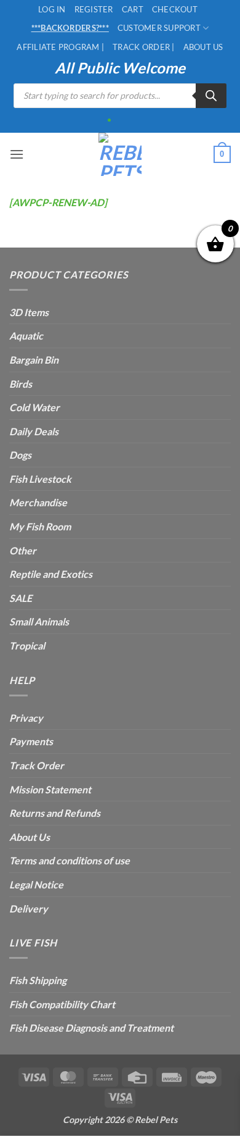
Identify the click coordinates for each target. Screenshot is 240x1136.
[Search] (211, 95)
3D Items (29, 312)
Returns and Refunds (54, 813)
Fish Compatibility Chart (62, 1004)
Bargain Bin (33, 359)
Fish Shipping (37, 980)
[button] (16, 154)
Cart (132, 9)
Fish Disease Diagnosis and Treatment (91, 1028)
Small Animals (39, 621)
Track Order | (143, 47)
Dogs (20, 455)
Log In (52, 9)
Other (22, 550)
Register (93, 9)
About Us (203, 47)
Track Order (36, 765)
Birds (20, 384)
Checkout (175, 9)
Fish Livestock (40, 479)
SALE (20, 598)
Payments (31, 741)
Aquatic (26, 335)
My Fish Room (40, 526)
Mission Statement (50, 789)
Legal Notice (36, 884)
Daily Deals (33, 431)
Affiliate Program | (60, 47)
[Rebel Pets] (120, 154)
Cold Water (34, 407)
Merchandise (38, 502)
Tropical (27, 645)
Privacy (26, 718)
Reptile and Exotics (50, 574)
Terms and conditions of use (69, 860)
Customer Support (159, 28)
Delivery (28, 908)
